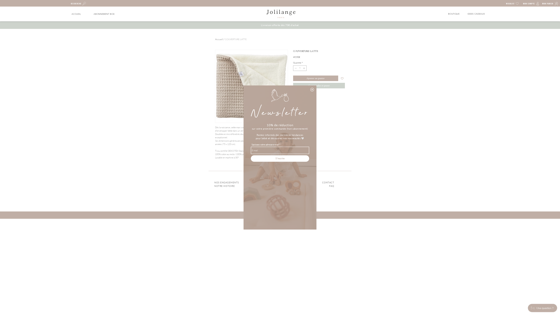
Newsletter (280, 113)
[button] (312, 89)
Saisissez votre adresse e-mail (265, 145)
